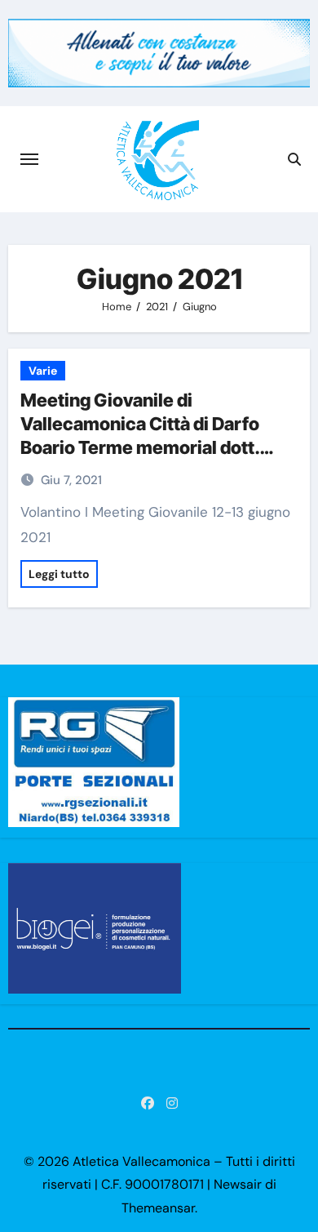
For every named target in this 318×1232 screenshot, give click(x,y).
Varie (43, 370)
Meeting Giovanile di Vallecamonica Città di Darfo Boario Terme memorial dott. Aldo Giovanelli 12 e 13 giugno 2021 (143, 446)
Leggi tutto (59, 574)
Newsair (238, 1184)
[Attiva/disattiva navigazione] (29, 159)
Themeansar (158, 1207)
